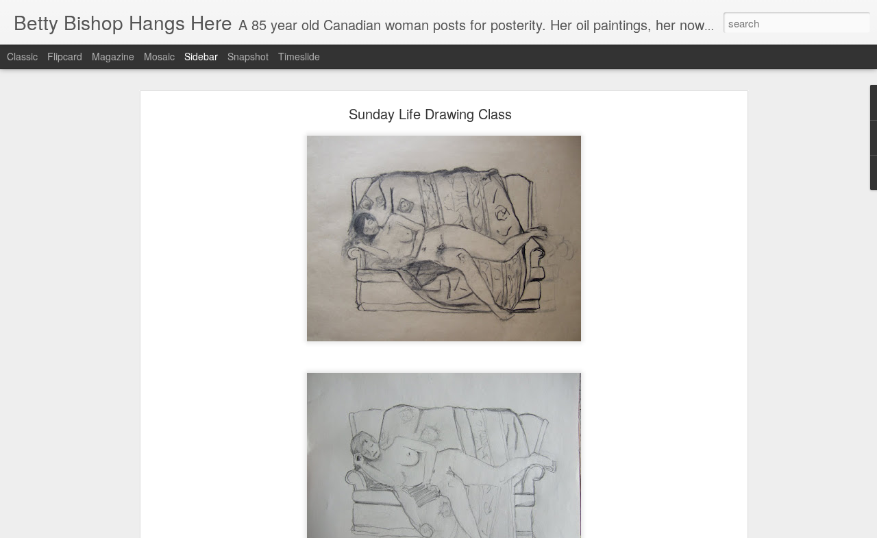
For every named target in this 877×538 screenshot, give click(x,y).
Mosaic (159, 56)
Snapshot (248, 56)
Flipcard (64, 56)
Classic (22, 56)
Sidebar (201, 56)
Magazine (113, 56)
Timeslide (299, 56)
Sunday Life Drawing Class (430, 113)
